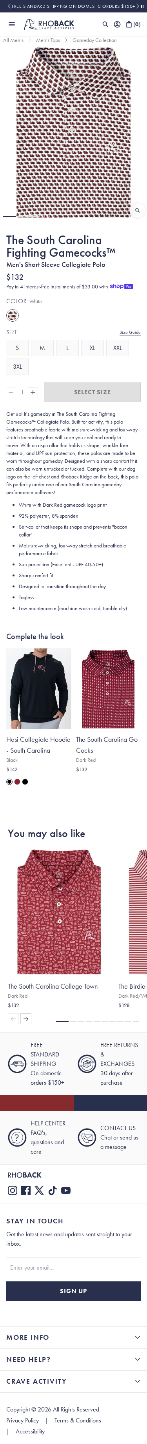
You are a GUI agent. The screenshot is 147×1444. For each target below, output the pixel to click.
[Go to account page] (117, 24)
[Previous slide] (9, 6)
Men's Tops (48, 39)
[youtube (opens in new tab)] (66, 1190)
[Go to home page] (73, 1175)
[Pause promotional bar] (142, 6)
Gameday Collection (95, 39)
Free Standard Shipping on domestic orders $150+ (73, 6)
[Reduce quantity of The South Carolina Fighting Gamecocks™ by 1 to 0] (11, 392)
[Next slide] (137, 6)
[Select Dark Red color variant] (17, 782)
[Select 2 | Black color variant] (9, 782)
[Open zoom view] (137, 210)
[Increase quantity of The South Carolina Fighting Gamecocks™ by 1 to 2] (33, 392)
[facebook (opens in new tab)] (26, 1190)
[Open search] (105, 24)
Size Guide (130, 332)
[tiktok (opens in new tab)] (52, 1190)
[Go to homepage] (49, 24)
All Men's (13, 39)
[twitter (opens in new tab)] (39, 1190)
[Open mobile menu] (12, 24)
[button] (9, 216)
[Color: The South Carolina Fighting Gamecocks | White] (12, 315)
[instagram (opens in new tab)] (12, 1190)
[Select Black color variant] (25, 782)
